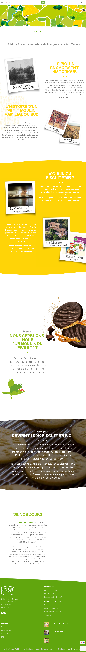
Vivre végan (48, 615)
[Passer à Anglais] (6, 2)
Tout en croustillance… (57, 631)
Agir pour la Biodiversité (52, 608)
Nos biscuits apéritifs (51, 593)
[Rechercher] (78, 2)
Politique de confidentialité (24, 649)
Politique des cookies (41, 649)
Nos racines (5, 623)
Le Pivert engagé (49, 605)
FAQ (2, 637)
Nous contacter (6, 607)
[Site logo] (43, 2)
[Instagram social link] (83, 2)
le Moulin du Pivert (26, 523)
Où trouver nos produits (9, 627)
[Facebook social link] (81, 2)
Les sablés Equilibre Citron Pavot (60, 623)
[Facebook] (2, 613)
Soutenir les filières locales (53, 611)
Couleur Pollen (61, 649)
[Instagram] (5, 613)
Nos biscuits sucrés (50, 590)
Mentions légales (8, 649)
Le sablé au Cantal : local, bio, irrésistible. (62, 639)
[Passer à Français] (9, 2)
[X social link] (21, 99)
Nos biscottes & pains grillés (53, 597)
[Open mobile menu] (2, 2)
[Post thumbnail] (46, 624)
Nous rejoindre (6, 630)
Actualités (4, 634)
